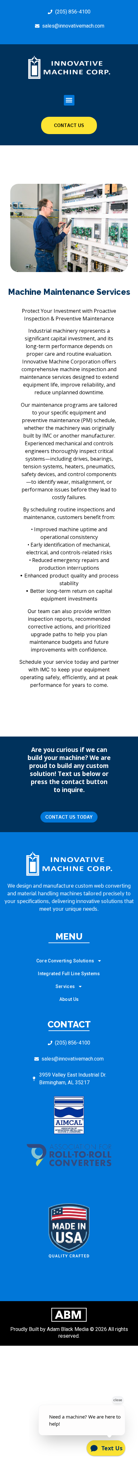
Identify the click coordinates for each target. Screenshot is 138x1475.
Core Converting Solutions (65, 960)
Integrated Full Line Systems (69, 973)
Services (65, 986)
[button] (69, 100)
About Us (69, 999)
